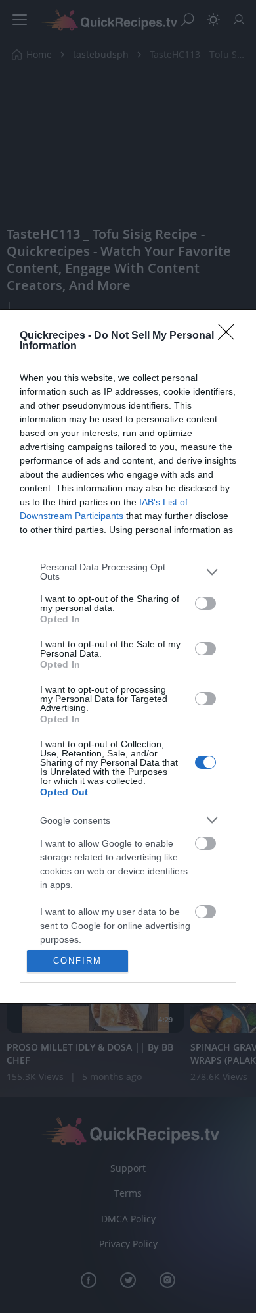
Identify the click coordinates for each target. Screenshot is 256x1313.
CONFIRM (77, 961)
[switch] (205, 603)
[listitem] (128, 571)
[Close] (230, 336)
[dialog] (128, 656)
